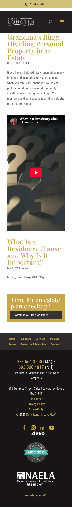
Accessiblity (36, 409)
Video (25, 268)
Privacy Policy (36, 404)
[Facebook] (24, 428)
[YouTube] (51, 428)
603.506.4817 (31, 367)
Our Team (25, 338)
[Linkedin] (42, 428)
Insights (27, 63)
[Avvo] (38, 433)
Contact (55, 344)
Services (40, 338)
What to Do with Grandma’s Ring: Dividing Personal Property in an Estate (35, 43)
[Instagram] (33, 428)
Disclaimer (36, 399)
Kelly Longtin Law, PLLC (41, 414)
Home (12, 338)
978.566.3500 (36, 4)
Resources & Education (33, 344)
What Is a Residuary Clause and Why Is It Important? (34, 252)
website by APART (36, 495)
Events (12, 344)
